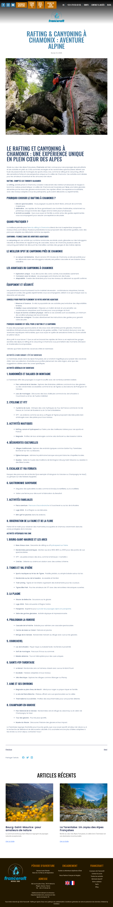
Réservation (40, 5)
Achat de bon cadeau (50, 5)
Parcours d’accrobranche (39, 505)
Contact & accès (98, 5)
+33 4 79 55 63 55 (74, 5)
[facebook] (3, 5)
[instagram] (8, 5)
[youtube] (13, 5)
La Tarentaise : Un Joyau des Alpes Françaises (82, 829)
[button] (23, 757)
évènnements (32, 5)
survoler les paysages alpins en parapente (54, 609)
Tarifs (86, 5)
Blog (109, 5)
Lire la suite (10, 841)
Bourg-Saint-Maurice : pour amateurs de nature (23, 829)
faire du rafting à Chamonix (38, 227)
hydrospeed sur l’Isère (59, 545)
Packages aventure (21, 5)
